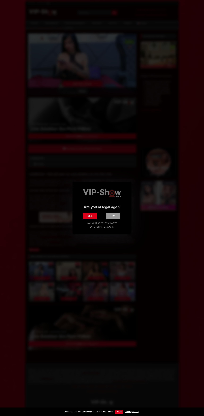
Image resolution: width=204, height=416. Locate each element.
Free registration (132, 412)
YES (90, 216)
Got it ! (119, 412)
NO (113, 216)
